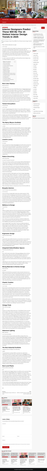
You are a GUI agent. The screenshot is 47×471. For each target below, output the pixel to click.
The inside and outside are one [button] (7, 249)
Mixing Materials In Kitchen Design (9, 74)
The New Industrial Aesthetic (9, 79)
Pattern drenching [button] (5, 158)
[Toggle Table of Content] (14, 62)
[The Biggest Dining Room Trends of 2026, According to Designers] (15, 455)
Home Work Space (5, 19)
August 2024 (35, 85)
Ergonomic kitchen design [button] (7, 235)
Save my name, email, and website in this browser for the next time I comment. (16, 444)
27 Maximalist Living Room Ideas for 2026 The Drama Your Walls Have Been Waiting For (17, 409)
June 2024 (35, 89)
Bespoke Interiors (6, 69)
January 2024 (35, 98)
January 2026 (35, 55)
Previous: (9, 392)
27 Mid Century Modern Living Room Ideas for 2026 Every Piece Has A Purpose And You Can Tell (27, 409)
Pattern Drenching (6, 68)
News (34, 109)
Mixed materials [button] (5, 268)
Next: (24, 392)
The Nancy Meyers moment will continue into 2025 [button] (11, 124)
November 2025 (35, 58)
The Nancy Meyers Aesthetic (8, 65)
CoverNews (26, 469)
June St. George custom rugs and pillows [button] (9, 189)
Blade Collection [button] (5, 332)
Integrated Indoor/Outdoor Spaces (9, 73)
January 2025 (35, 76)
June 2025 (35, 67)
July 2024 (34, 87)
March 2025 (35, 73)
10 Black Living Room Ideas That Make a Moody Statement (38, 44)
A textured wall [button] (5, 105)
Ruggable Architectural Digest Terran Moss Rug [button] (11, 349)
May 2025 (34, 69)
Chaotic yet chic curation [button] (6, 284)
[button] (44, 19)
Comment (4, 423)
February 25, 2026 (18, 412)
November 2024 (35, 80)
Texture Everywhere (6, 64)
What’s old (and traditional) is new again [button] (9, 44)
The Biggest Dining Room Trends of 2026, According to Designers (38, 37)
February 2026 (35, 53)
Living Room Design (13, 19)
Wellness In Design (6, 70)
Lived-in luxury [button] (5, 141)
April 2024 (35, 92)
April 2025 (35, 71)
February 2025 (35, 74)
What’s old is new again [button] (6, 306)
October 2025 (35, 60)
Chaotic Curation (7, 75)
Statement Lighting (7, 78)
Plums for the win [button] (5, 85)
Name (3, 436)
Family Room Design (40, 19)
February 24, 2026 (28, 412)
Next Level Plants (7, 80)
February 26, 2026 (7, 411)
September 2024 (36, 83)
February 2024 (35, 96)
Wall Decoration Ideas (21, 19)
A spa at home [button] (4, 206)
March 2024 (35, 94)
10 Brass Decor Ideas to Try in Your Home (38, 47)
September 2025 (36, 62)
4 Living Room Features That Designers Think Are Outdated (38, 35)
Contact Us (4, 22)
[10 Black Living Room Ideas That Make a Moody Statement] (32, 455)
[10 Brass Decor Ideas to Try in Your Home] (41, 455)
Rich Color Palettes (6, 63)
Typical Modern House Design (30, 19)
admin (3, 411)
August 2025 (35, 64)
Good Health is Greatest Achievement (39, 118)
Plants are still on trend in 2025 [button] (7, 367)
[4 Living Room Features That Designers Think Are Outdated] (6, 402)
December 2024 (35, 78)
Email (18, 436)
